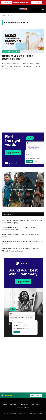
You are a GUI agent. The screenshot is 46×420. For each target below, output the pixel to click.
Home (4, 15)
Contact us (24, 404)
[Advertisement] (23, 104)
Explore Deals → (36, 2)
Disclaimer (36, 404)
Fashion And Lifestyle (11, 51)
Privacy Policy (23, 407)
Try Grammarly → (36, 395)
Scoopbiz (13, 413)
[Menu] (3, 9)
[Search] (42, 9)
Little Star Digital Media (34, 413)
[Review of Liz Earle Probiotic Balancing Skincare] (23, 40)
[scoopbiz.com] (23, 9)
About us (13, 404)
